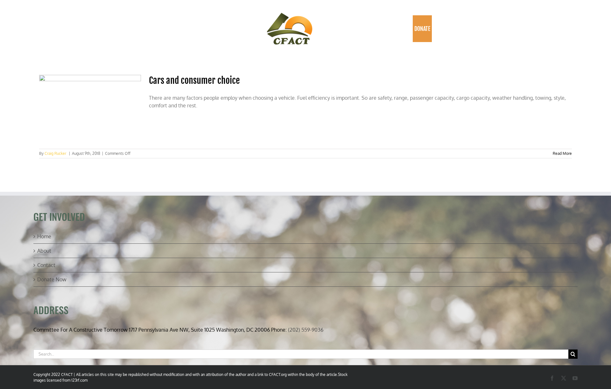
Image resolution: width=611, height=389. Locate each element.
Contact (46, 265)
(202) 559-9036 (305, 330)
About (44, 251)
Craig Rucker (55, 153)
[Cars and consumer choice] (90, 108)
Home (44, 236)
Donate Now (52, 279)
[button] (438, 28)
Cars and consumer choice (194, 80)
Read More (562, 153)
